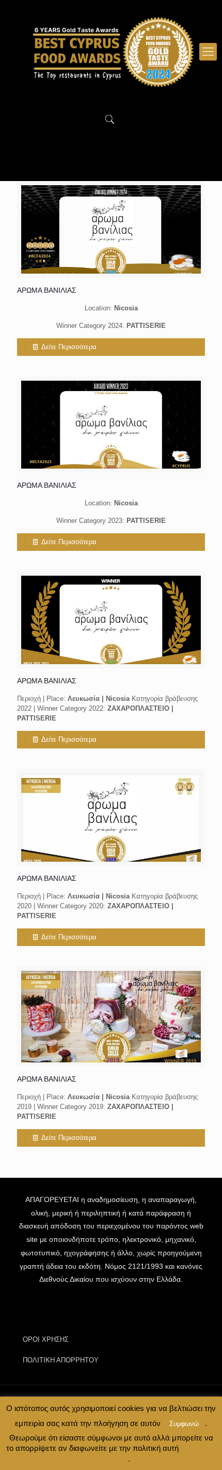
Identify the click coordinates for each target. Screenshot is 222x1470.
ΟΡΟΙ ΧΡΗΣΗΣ (46, 1339)
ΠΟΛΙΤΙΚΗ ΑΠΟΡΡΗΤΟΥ (61, 1360)
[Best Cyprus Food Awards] (111, 51)
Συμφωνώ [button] (184, 1424)
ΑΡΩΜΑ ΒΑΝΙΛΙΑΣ (46, 290)
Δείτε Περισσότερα (69, 347)
